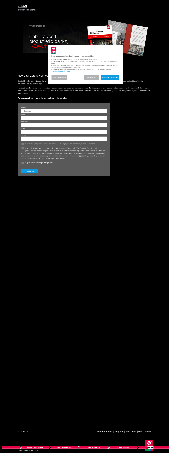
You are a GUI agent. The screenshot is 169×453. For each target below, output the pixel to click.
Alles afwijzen (91, 77)
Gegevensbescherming (58, 71)
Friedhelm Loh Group (29, 450)
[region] (85, 64)
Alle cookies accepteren (110, 77)
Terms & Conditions (144, 431)
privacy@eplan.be (80, 156)
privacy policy (46, 163)
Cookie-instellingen (59, 77)
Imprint (69, 71)
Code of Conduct (130, 431)
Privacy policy (118, 431)
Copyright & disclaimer (104, 431)
